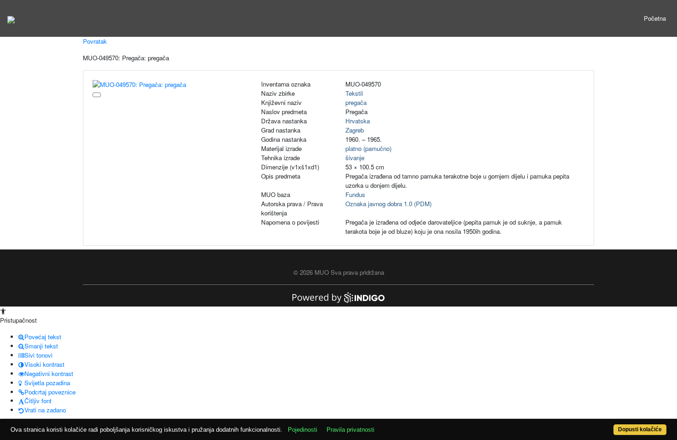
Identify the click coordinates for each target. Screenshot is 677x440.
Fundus (355, 194)
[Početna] (11, 18)
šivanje (354, 157)
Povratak (95, 41)
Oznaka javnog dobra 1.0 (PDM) (388, 203)
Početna (655, 18)
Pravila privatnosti (350, 429)
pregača (356, 102)
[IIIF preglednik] (97, 95)
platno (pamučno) (368, 148)
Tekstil (354, 93)
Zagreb (354, 130)
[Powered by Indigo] (338, 296)
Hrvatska (357, 120)
